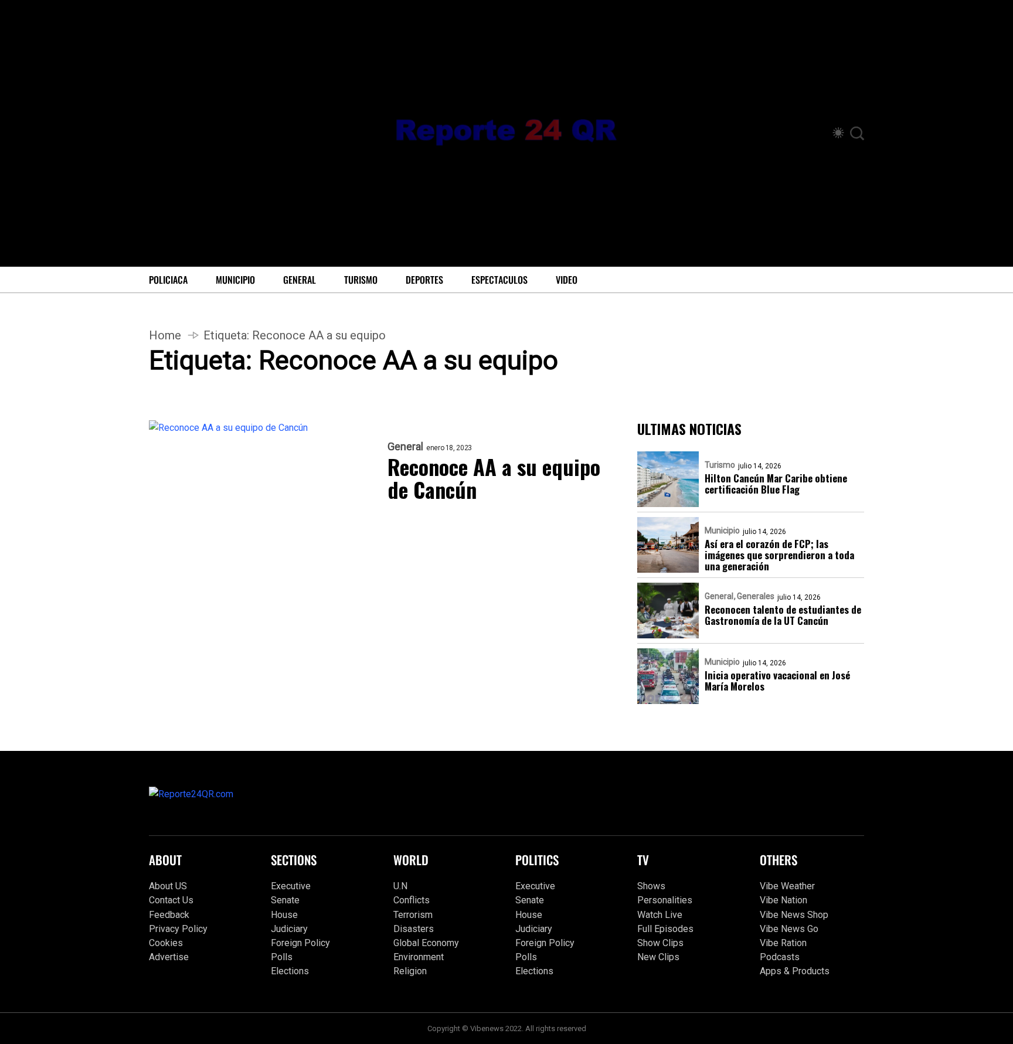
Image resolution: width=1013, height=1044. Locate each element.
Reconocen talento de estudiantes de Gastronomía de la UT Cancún (783, 615)
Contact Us (171, 900)
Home (165, 335)
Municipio (235, 280)
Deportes (424, 280)
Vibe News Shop (794, 914)
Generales (755, 596)
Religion (410, 971)
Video (566, 280)
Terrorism (413, 914)
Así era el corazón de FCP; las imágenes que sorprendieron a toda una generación (779, 555)
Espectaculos (499, 280)
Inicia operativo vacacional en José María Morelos (777, 680)
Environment (418, 957)
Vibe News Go (789, 928)
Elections (290, 971)
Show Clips (660, 942)
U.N (400, 886)
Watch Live (659, 914)
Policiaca (168, 280)
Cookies (166, 942)
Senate (285, 900)
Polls (282, 957)
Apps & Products (795, 971)
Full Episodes (665, 928)
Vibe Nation (783, 900)
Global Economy (426, 942)
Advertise (169, 957)
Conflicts (411, 900)
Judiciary (289, 928)
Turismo (361, 280)
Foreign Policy (300, 942)
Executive (291, 886)
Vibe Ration (783, 942)
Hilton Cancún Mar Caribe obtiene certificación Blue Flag (776, 483)
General (299, 280)
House (284, 914)
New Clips (658, 957)
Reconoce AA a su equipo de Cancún (493, 478)
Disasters (413, 928)
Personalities (664, 900)
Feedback (169, 914)
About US (168, 886)
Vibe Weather (787, 886)
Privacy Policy (178, 928)
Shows (651, 886)
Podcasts (780, 957)
